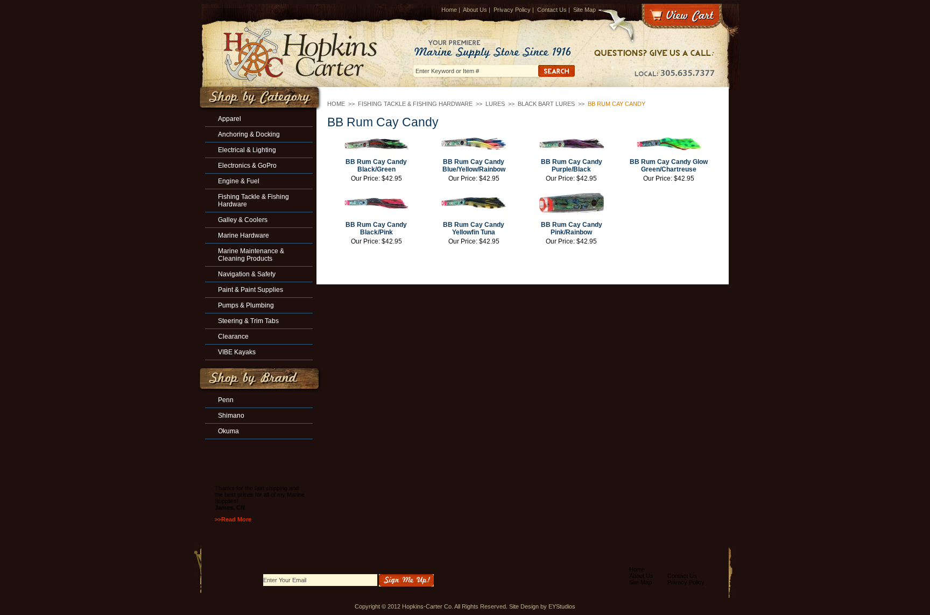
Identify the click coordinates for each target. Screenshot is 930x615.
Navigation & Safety (247, 274)
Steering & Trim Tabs (248, 321)
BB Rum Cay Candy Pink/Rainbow (571, 228)
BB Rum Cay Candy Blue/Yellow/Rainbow (473, 165)
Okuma (228, 431)
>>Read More (233, 519)
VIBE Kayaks (237, 352)
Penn (226, 400)
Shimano (231, 415)
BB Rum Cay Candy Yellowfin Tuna (473, 228)
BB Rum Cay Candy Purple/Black (571, 165)
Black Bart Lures (546, 104)
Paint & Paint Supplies (250, 290)
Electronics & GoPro (247, 165)
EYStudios (561, 606)
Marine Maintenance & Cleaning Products (251, 254)
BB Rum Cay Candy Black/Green (376, 165)
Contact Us (552, 9)
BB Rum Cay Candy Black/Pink (376, 228)
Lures (495, 104)
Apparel (229, 119)
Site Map (584, 9)
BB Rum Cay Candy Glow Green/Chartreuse (669, 165)
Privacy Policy (512, 9)
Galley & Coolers (242, 220)
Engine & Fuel (238, 181)
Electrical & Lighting (247, 150)
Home (449, 9)
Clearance (233, 336)
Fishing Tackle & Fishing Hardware (415, 104)
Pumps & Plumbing (246, 305)
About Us (475, 9)
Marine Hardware (243, 235)
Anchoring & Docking (249, 134)
